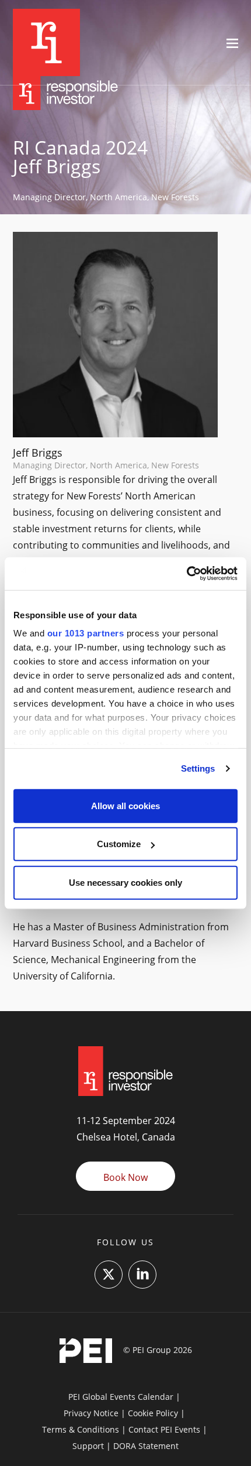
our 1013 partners (85, 633)
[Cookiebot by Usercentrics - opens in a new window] (186, 573)
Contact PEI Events (164, 1429)
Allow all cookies (125, 805)
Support (88, 1445)
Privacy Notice (91, 1413)
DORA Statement (146, 1445)
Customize (119, 844)
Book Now (125, 1177)
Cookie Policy (153, 1413)
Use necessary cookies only (125, 882)
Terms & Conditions (80, 1429)
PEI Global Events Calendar (120, 1396)
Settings (198, 768)
